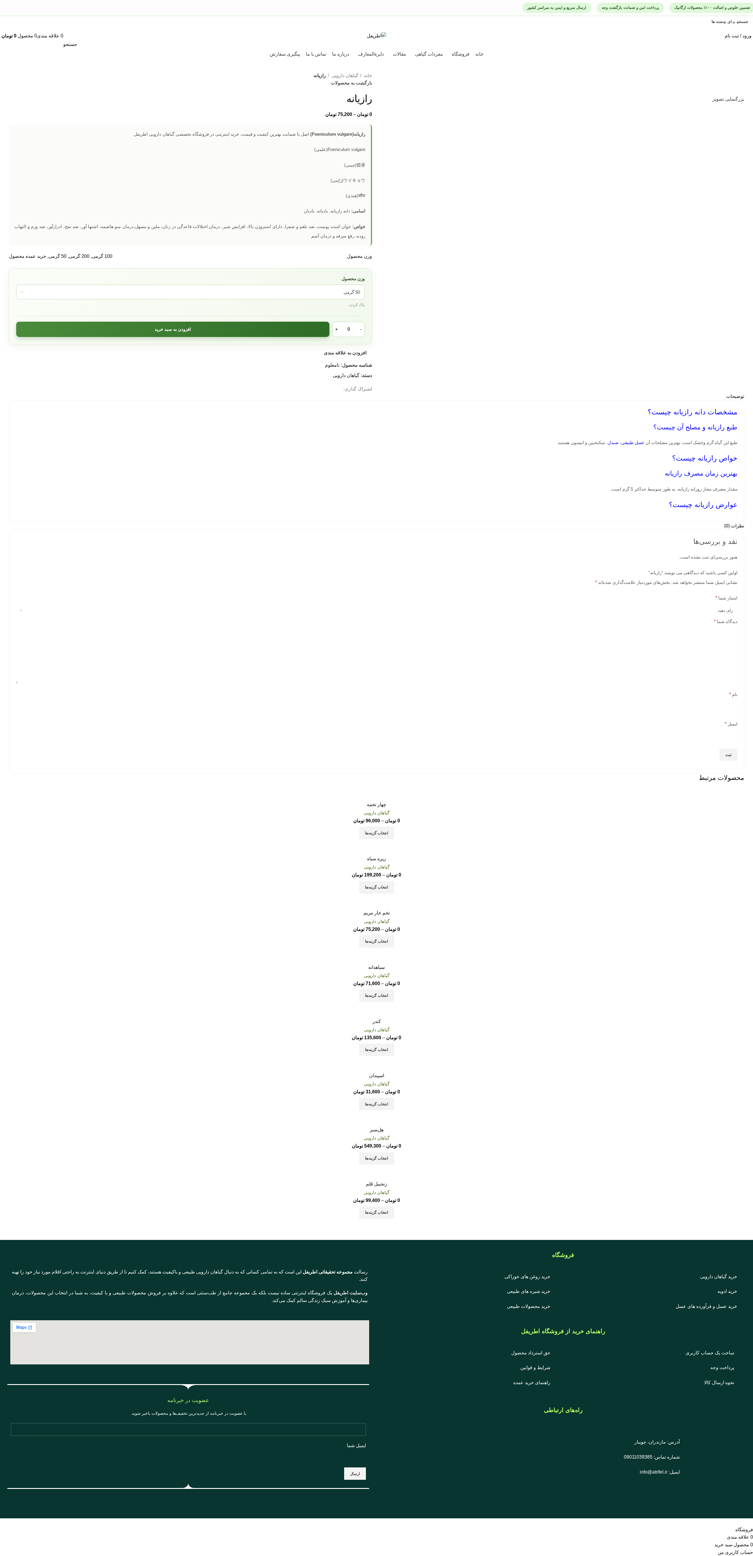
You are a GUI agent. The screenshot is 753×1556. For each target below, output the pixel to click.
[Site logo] (376, 35)
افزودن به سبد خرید (173, 329)
